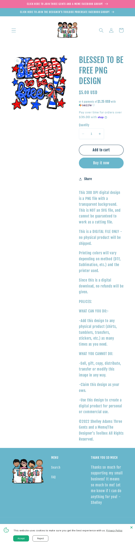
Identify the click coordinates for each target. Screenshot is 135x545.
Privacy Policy (114, 530)
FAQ (53, 477)
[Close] (131, 527)
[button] (14, 30)
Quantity (84, 125)
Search (55, 467)
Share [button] (88, 179)
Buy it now (101, 163)
